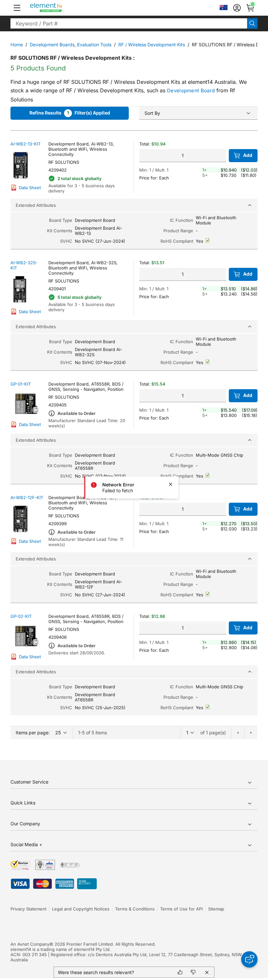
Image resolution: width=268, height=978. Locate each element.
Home (16, 44)
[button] (17, 8)
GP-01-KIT (20, 384)
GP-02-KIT (21, 616)
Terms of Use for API (181, 908)
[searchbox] (128, 23)
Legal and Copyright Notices (80, 908)
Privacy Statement (28, 908)
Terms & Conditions (135, 908)
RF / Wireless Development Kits (151, 44)
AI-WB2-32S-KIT (24, 265)
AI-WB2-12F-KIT (26, 497)
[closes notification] (170, 484)
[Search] (252, 23)
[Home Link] (58, 8)
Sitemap (216, 908)
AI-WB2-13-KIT (25, 143)
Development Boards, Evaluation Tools (70, 44)
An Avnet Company (29, 944)
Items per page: (33, 732)
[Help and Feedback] (249, 959)
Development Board (191, 90)
